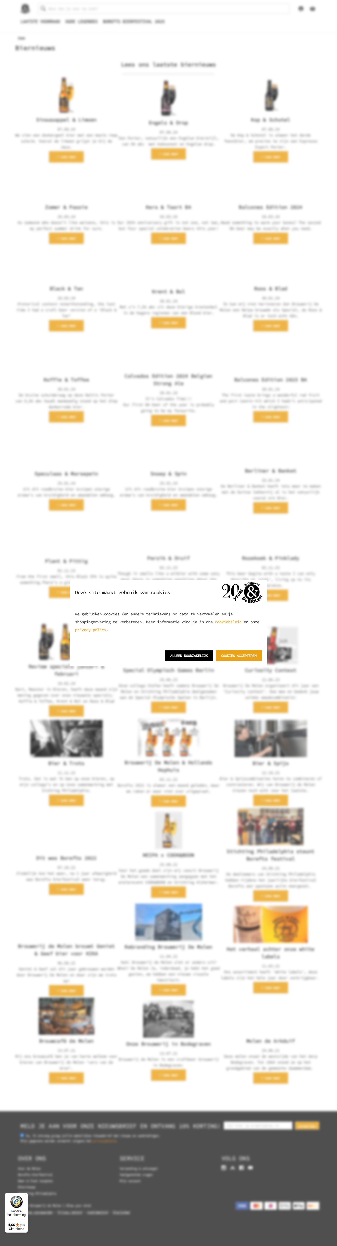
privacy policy (90, 629)
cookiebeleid (228, 621)
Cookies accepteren (239, 655)
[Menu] (25, 1196)
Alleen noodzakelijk (189, 655)
